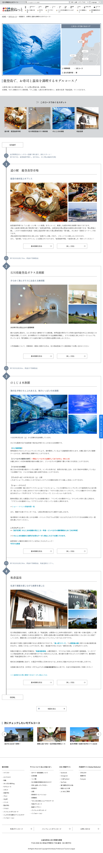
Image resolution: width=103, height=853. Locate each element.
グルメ (60, 7)
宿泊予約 (72, 7)
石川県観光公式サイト (12, 9)
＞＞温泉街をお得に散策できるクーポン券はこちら (28, 675)
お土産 (66, 7)
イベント (53, 7)
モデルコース (32, 7)
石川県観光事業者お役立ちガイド (41, 782)
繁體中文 (83, 776)
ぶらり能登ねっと (83, 11)
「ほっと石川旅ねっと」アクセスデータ (42, 801)
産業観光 (34, 798)
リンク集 (33, 779)
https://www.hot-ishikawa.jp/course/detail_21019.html (51, 736)
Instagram (64, 776)
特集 (25, 7)
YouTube (63, 782)
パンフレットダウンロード (10, 812)
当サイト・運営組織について (39, 773)
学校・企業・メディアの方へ (39, 785)
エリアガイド (50, 11)
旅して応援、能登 (31, 11)
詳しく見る (70, 246)
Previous (4, 734)
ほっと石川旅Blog (9, 783)
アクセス (79, 7)
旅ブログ (41, 11)
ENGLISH (83, 773)
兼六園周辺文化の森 (95, 11)
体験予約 (47, 7)
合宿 (32, 791)
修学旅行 (34, 788)
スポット (40, 7)
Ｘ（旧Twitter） (65, 779)
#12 (64, 120)
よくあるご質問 (87, 7)
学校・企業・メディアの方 (78, 2)
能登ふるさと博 (65, 788)
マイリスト (98, 7)
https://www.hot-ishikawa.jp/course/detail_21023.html (18, 736)
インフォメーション (8, 818)
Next (98, 734)
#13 (88, 120)
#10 (15, 120)
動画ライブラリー (36, 807)
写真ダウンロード (36, 804)
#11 (39, 120)
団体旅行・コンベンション (38, 795)
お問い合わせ (85, 829)
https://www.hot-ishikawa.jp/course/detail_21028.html (84, 736)
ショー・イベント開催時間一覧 (23, 506)
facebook (64, 773)
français (83, 779)
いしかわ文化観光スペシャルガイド (66, 11)
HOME (4, 16)
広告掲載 (34, 776)
